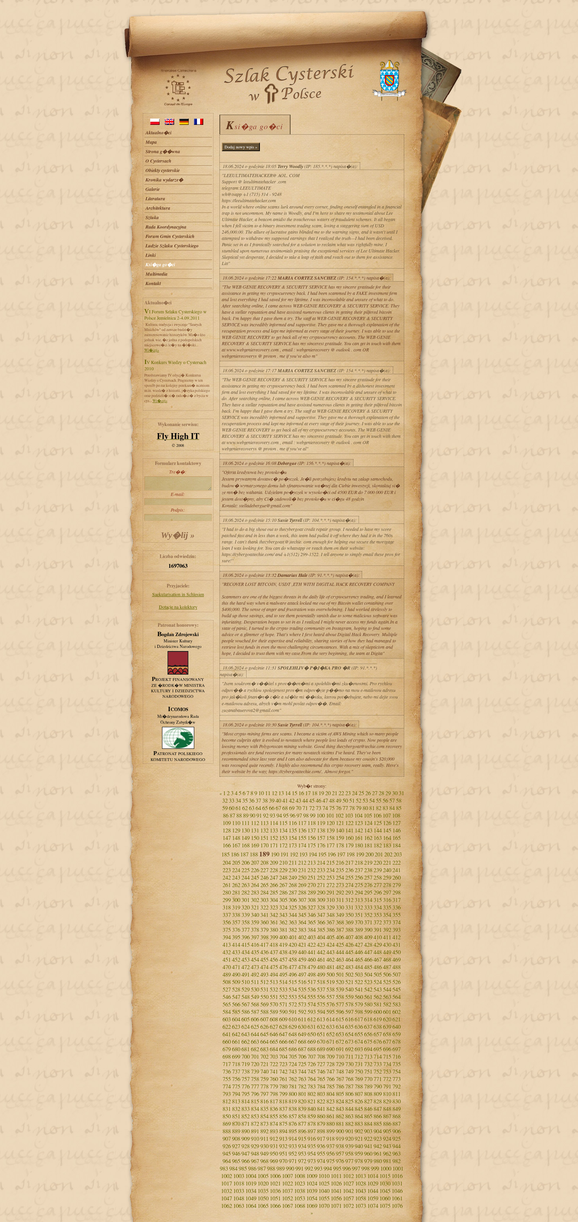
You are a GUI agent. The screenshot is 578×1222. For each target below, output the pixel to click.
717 (227, 1064)
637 (368, 1026)
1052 (287, 1198)
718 (236, 1064)
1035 (263, 1191)
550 (264, 997)
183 (387, 845)
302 (255, 900)
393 (396, 929)
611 (302, 1019)
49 (338, 800)
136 (302, 830)
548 (245, 997)
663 (255, 1041)
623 (236, 1026)
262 (236, 885)
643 (245, 1034)
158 (330, 837)
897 (311, 1131)
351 (359, 914)
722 (274, 1064)
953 (302, 1153)
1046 (397, 1191)
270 (311, 885)
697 (396, 1049)
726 (311, 1064)
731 (359, 1064)
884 (368, 1123)
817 (274, 1101)
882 (349, 1123)
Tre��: (177, 471)
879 (321, 1123)
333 (368, 907)
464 (349, 959)
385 (321, 929)
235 (340, 870)
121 (340, 823)
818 (283, 1101)
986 (252, 1168)
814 (245, 1101)
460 (311, 959)
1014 (372, 1176)
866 (378, 1116)
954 (311, 1153)
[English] (169, 123)
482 (340, 967)
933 (293, 1146)
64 (258, 808)
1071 (336, 1205)
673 (349, 1041)
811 (396, 1094)
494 (274, 974)
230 (293, 870)
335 (387, 907)
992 (309, 1168)
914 (293, 1138)
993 (318, 1168)
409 (368, 937)
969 (274, 1161)
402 (302, 937)
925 (396, 1138)
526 (396, 982)
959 (359, 1153)
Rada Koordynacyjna (165, 226)
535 (302, 989)
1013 (360, 1176)
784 (321, 1086)
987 (262, 1168)
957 (340, 1153)
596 (340, 1011)
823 (330, 1101)
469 (396, 959)
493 (264, 974)
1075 (384, 1205)
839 (302, 1108)
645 (264, 1034)
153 (283, 837)
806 (349, 1094)
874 (274, 1123)
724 (293, 1064)
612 (311, 1019)
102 (339, 815)
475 (274, 967)
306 (293, 900)
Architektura (157, 208)
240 (387, 870)
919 (340, 1138)
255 (349, 877)
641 (227, 1034)
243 (236, 877)
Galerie (152, 189)
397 (255, 937)
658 (387, 1034)
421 (302, 944)
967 (255, 1161)
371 (368, 922)
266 (274, 885)
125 (378, 823)
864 (359, 1116)
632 (321, 1026)
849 (396, 1108)
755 (227, 1079)
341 (264, 914)
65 (265, 808)
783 (311, 1086)
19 (321, 793)
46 (318, 800)
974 (321, 1161)
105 (368, 815)
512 (264, 982)
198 (350, 854)
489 (227, 974)
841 (321, 1108)
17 (308, 793)
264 (255, 885)
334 (378, 907)
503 (359, 974)
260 (396, 877)
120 (330, 823)
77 (345, 808)
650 (311, 1034)
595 (330, 1011)
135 (293, 830)
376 (236, 929)
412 (396, 937)
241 (396, 870)
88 (239, 815)
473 (255, 967)
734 (387, 1064)
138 (321, 830)
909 (245, 1138)
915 (302, 1138)
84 (392, 808)
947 (245, 1153)
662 (245, 1041)
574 (311, 1004)
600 (378, 1011)
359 (255, 922)
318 (227, 907)
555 (311, 997)
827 (368, 1101)
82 (378, 808)
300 (236, 900)
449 (387, 952)
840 (311, 1108)
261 (227, 885)
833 (245, 1108)
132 (264, 830)
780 (283, 1086)
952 (293, 1153)
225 (245, 870)
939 (349, 1146)
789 (368, 1086)
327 (311, 907)
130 (245, 830)
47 (325, 800)
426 (349, 944)
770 (368, 1079)
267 (283, 885)
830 (396, 1101)
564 (396, 997)
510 (245, 982)
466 (368, 959)
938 (340, 1146)
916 (311, 1138)
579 (359, 1004)
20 (328, 793)
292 (340, 892)
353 (378, 914)
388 (349, 929)
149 (245, 837)
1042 (348, 1191)
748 (340, 1071)
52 (358, 800)
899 (330, 1131)
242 (227, 877)
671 (330, 1041)
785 (330, 1086)
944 (396, 1146)
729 (340, 1064)
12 (274, 793)
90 (252, 815)
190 (275, 854)
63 (251, 808)
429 (378, 944)
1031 (397, 1183)
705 (293, 1056)
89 (246, 815)
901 (349, 1131)
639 (387, 1026)
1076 (397, 1205)
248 (283, 877)
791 (387, 1086)
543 (378, 989)
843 (340, 1108)
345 (302, 914)
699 (236, 1056)
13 (281, 793)
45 (312, 800)
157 (321, 837)
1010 (323, 1176)
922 (368, 1138)
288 (302, 892)
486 (378, 967)
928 (245, 1146)
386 (330, 929)
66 (271, 808)
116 (293, 823)
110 (236, 823)
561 (368, 997)
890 (245, 1131)
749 (349, 1071)
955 (321, 1153)
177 (330, 845)
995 (337, 1168)
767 (340, 1079)
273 (340, 885)
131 (255, 830)
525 (387, 982)
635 (349, 1026)
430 (387, 944)
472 (245, 967)
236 (349, 870)
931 (274, 1146)
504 (368, 974)
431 (396, 944)
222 (396, 862)
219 (368, 862)
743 (293, 1071)
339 (245, 914)
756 (236, 1079)
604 (236, 1019)
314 (368, 900)
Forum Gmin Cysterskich (170, 236)
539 (340, 989)
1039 (311, 1191)
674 (359, 1041)
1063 (238, 1205)
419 (283, 944)
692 (349, 1049)
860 (321, 1116)
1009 (311, 1176)
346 (311, 914)
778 (264, 1086)
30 (395, 793)
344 (293, 914)
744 (302, 1071)
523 (368, 982)
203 (398, 854)
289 (311, 892)
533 (283, 989)
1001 (397, 1168)
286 (283, 892)
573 (302, 1004)
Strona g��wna (162, 151)
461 (321, 959)
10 (261, 793)
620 (387, 1019)
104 (358, 815)
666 (283, 1041)
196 (332, 854)
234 (330, 870)
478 (302, 967)
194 (313, 854)
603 (227, 1019)
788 (359, 1086)
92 (266, 815)
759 (264, 1079)
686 (293, 1049)
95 (286, 815)
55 (378, 800)
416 (255, 944)
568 (255, 1004)
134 (283, 830)
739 (255, 1071)
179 (349, 845)
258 (378, 877)
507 (396, 974)
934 (302, 1146)
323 (274, 907)
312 (349, 900)
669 (311, 1041)
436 (264, 952)
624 (245, 1026)
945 (227, 1153)
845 (359, 1108)
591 (293, 1011)
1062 (226, 1205)
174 (302, 845)
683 (264, 1049)
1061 (397, 1198)
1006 (275, 1176)
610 (293, 1019)
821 (311, 1101)
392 (387, 929)
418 (274, 944)
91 (259, 815)
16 (301, 793)
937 (330, 1146)
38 (265, 800)
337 (227, 914)
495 (283, 974)
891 (255, 1131)
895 (293, 1131)
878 (311, 1123)
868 (396, 1116)
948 (255, 1153)
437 (274, 952)
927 (236, 1146)
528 (236, 989)
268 (293, 885)
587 (255, 1011)
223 (227, 870)
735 (396, 1064)
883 (359, 1123)
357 (236, 922)
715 (387, 1056)
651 (321, 1034)
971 (293, 1161)
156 (311, 837)
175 (311, 845)
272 (330, 885)
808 (368, 1094)
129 (236, 830)
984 (233, 1168)
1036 (275, 1191)
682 (255, 1049)
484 (359, 967)
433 (236, 952)
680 (236, 1049)
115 (283, 823)
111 (245, 823)
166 (227, 845)
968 (264, 1161)
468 (387, 959)
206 (245, 862)
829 (387, 1101)
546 (227, 997)
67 (278, 808)
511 (255, 982)
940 (359, 1146)
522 (359, 982)
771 (378, 1079)
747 (330, 1071)
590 (283, 1011)
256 (359, 877)
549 (255, 997)
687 (302, 1049)
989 (280, 1168)
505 (378, 974)
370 (359, 922)
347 (321, 914)
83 (385, 808)
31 (401, 793)
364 (302, 922)
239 (378, 870)
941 (368, 1146)
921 (359, 1138)
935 (311, 1146)
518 (321, 982)
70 (298, 808)
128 (227, 830)
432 (227, 952)
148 (236, 837)
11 (268, 793)
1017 (226, 1183)
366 (321, 922)
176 (321, 845)
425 (340, 944)
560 (359, 997)
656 (368, 1034)
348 (330, 914)
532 (274, 989)
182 (378, 845)
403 (311, 937)
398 (264, 937)
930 (264, 1146)
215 (330, 862)
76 (338, 808)
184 (396, 845)
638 (378, 1026)
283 (255, 892)
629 (293, 1026)
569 (264, 1004)
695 (378, 1049)
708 (321, 1056)
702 (264, 1056)
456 (274, 959)
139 (330, 830)
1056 (336, 1198)
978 (359, 1161)
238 (368, 870)
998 (365, 1168)
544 (387, 989)
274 (349, 885)
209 (274, 862)
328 (321, 907)
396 (245, 937)
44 (305, 800)
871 (245, 1123)
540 (349, 989)
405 (330, 937)
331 (349, 907)
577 (340, 1004)
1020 (263, 1183)
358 (245, 922)
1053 (299, 1198)
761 (283, 1079)
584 (227, 1011)
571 (283, 1004)
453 (245, 959)
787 (349, 1086)
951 (283, 1153)
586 (245, 1011)
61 (238, 808)
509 (236, 982)
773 (396, 1079)
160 (349, 837)
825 (349, 1101)
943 (387, 1146)
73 (318, 808)
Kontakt (153, 283)
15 (294, 793)
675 (368, 1041)
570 (274, 1004)
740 (264, 1071)
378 (255, 929)
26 (368, 793)
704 (283, 1056)
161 (359, 837)
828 (378, 1101)
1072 (348, 1205)
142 (359, 830)
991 (299, 1168)
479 (311, 967)
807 (359, 1094)
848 (387, 1108)
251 (311, 877)
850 (227, 1116)
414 (236, 944)
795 (245, 1094)
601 (387, 1011)
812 (227, 1101)
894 (283, 1131)
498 (311, 974)
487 (387, 967)
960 (368, 1153)
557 (330, 997)
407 (349, 937)
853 (255, 1116)
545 (396, 989)
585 (236, 1011)
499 (321, 974)
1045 (384, 1191)
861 (330, 1116)
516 (302, 982)
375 (227, 929)
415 (245, 944)
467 (378, 959)
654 (349, 1034)
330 (340, 907)
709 (330, 1056)
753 (387, 1071)
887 (396, 1123)
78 (352, 808)
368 (340, 922)
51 (352, 800)
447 (368, 952)
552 (283, 997)
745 (311, 1071)
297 (387, 892)
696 (387, 1049)
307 (302, 900)
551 (274, 997)
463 (340, 959)
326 (302, 907)
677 (387, 1041)
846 (368, 1108)
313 (359, 900)
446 (359, 952)
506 (387, 974)
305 (283, 900)
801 (302, 1094)
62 (245, 808)
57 (392, 800)
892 (264, 1131)
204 (227, 862)
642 (236, 1034)
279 (396, 885)
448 (378, 952)
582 (387, 1004)
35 (245, 800)
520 (340, 982)
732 (368, 1064)
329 (330, 907)
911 (264, 1138)
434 (245, 952)
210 (283, 862)
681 (245, 1049)
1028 (360, 1183)
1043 (360, 1191)
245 (255, 877)
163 (378, 837)
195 (322, 854)
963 (396, 1153)
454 (255, 959)
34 (238, 800)
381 (283, 929)
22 (341, 793)
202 (388, 854)
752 (378, 1071)
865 (368, 1116)
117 (302, 823)
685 (283, 1049)
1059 (372, 1198)
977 (349, 1161)
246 (264, 877)
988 (271, 1168)
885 (378, 1123)
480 (321, 967)
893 (274, 1131)
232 (311, 870)
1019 (250, 1183)
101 (330, 815)
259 (387, 877)
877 (302, 1123)
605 (245, 1019)
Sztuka (152, 217)
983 (224, 1168)
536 (311, 989)
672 (340, 1041)
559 (349, 997)
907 (227, 1138)
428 (368, 944)
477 (293, 967)
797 (264, 1094)
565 (227, 1004)
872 (255, 1123)
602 (396, 1011)
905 (387, 1131)
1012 (348, 1176)
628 (283, 1026)
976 (340, 1161)
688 (311, 1049)
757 (245, 1079)
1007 (287, 1176)
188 (254, 854)
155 (302, 837)
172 (283, 845)
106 (377, 815)
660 (227, 1041)
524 (378, 982)
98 (306, 815)
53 (365, 800)
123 (359, 823)
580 (368, 1004)
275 (359, 885)
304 (274, 900)
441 (311, 952)
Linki (150, 255)
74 (325, 808)
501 (340, 974)
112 (255, 823)
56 (385, 800)
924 (387, 1138)
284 (264, 892)
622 (227, 1026)
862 (340, 1116)
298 (396, 892)
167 (236, 845)
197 (341, 854)
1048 (238, 1198)
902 (359, 1131)
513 (274, 982)
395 (236, 937)
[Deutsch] (184, 123)
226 (255, 870)
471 (236, 967)
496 (293, 974)
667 (293, 1041)
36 (251, 800)
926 (227, 1146)
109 (227, 823)
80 (365, 808)
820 (302, 1101)
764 (311, 1079)
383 (302, 929)
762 (293, 1079)
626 (264, 1026)
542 (368, 989)
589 (274, 1011)
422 (311, 944)
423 (321, 944)
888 (227, 1131)
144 (378, 830)
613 (321, 1019)
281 (236, 892)
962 (387, 1153)
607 (264, 1019)
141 (349, 830)
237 (359, 870)
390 (368, 929)
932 (283, 1146)
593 (311, 1011)
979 (368, 1161)
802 (311, 1094)
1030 (384, 1183)
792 (396, 1086)
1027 (348, 1183)
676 (378, 1041)
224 (236, 870)
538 (330, 989)
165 (396, 837)
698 (227, 1056)
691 (340, 1049)
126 (387, 823)
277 (378, 885)
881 (340, 1123)
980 (378, 1161)
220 (378, 862)
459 (302, 959)
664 (264, 1041)
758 (255, 1079)
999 (375, 1168)
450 (396, 952)
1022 (287, 1183)
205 (236, 862)
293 (349, 892)
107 (387, 815)
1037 (287, 1191)
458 (293, 959)
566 (236, 1004)
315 (378, 900)
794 (236, 1094)
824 (340, 1101)
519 (330, 982)
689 (321, 1049)
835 (264, 1108)
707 (311, 1056)
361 (274, 922)
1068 (299, 1205)
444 (340, 952)
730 (349, 1064)
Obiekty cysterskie (162, 170)
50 (345, 800)
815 (255, 1101)
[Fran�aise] (198, 123)
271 (321, 885)
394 (227, 937)
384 (311, 929)
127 (396, 823)
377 (245, 929)
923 (378, 1138)
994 (328, 1168)
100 (321, 815)
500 (330, 974)
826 (359, 1101)
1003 (238, 1176)
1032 (226, 1191)
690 (330, 1049)
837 (283, 1108)
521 (349, 982)
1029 (372, 1183)
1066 (275, 1205)
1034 (250, 1191)
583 (396, 1004)
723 (283, 1064)
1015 (384, 1176)
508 (227, 982)
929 (255, 1146)
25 (361, 793)
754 (396, 1071)
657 (378, 1034)
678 (396, 1041)
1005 (263, 1176)
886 (387, 1123)
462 (330, 959)
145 (387, 830)
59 (225, 808)
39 (271, 800)
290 (321, 892)
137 (311, 830)
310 (330, 900)
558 (340, 997)
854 (264, 1116)
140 (340, 830)
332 (359, 907)
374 (396, 922)
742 (283, 1071)
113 (264, 823)
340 (255, 914)
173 (293, 845)
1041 (336, 1191)
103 (349, 815)
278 (387, 885)
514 (283, 982)
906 (396, 1131)
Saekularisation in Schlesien (178, 594)
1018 (238, 1183)
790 (378, 1086)
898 (321, 1131)
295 (368, 892)
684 (274, 1049)
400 (283, 937)
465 (359, 959)
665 (274, 1041)
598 (359, 1011)
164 (387, 837)
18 (314, 793)
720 (255, 1064)
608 (274, 1019)
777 (255, 1086)
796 (255, 1094)
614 (330, 1019)
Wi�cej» (151, 350)
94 (279, 815)
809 (378, 1094)
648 (293, 1034)
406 (340, 937)
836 (274, 1108)
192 (294, 854)
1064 (250, 1205)
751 (368, 1071)
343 (283, 914)
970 (283, 1161)
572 (293, 1004)
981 (387, 1161)
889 (236, 1131)
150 (255, 837)
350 (349, 914)
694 (368, 1049)
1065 (263, 1205)
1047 (226, 1198)
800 (293, 1094)
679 (227, 1049)
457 (283, 959)
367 (330, 922)
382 (293, 929)
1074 (372, 1205)
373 (387, 922)
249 (293, 877)
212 (302, 862)
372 (378, 922)
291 (330, 892)
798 (274, 1094)
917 (321, 1138)
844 (349, 1108)
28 (381, 793)
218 (359, 862)
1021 (275, 1183)
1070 (323, 1205)
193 (303, 854)
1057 (348, 1198)
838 (293, 1108)
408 (359, 937)
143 (368, 830)
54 (372, 800)
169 (255, 845)
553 (293, 997)
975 (330, 1161)
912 (274, 1138)
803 (321, 1094)
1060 (384, 1198)
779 (274, 1086)
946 (236, 1153)
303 (264, 900)
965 (236, 1161)
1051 (275, 1198)
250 (302, 877)
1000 (385, 1168)
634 (340, 1026)
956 (330, 1153)
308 (311, 900)
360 (264, 922)
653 (340, 1034)
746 (321, 1071)
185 (225, 854)
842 (330, 1108)
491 (245, 974)
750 (359, 1071)
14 (288, 793)
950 (274, 1153)
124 (368, 823)
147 (227, 837)
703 (274, 1056)
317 (396, 900)
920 (349, 1138)
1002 (226, 1176)
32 (225, 800)
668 (302, 1041)
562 (378, 997)
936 (321, 1146)
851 (236, 1116)
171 (274, 845)
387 (340, 929)
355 (396, 914)
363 (293, 922)
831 (227, 1108)
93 (272, 815)
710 (340, 1056)
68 (285, 808)
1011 (336, 1176)
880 (330, 1123)
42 (292, 800)
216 (340, 862)
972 (302, 1161)
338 (236, 914)
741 (274, 1071)
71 (305, 808)
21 (334, 793)
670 (321, 1041)
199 (360, 854)
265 (264, 885)
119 (321, 823)
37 (258, 800)
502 (349, 974)
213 (311, 862)
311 (340, 900)
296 (378, 892)
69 (292, 808)
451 (227, 959)
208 (264, 862)
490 (236, 974)
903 (368, 1131)
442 (321, 952)
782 (302, 1086)
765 (321, 1079)
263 (245, 885)
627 (274, 1026)
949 (264, 1153)
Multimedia (156, 274)
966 (245, 1161)
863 (349, 1116)
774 (227, 1086)
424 (330, 944)
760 (274, 1079)
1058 (360, 1198)
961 (378, 1153)
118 (311, 823)
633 (330, 1026)
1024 (311, 1183)
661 (236, 1041)
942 (378, 1146)
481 (330, 967)
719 (245, 1064)
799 (283, 1094)
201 (379, 854)
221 (387, 862)
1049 (250, 1198)
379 (264, 929)
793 (227, 1094)
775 (236, 1086)
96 (292, 815)
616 (349, 1019)
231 (302, 870)
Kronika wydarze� (164, 179)
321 (255, 907)
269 (302, 885)
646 (274, 1034)
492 (255, 974)
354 (387, 914)
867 (387, 1116)
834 (255, 1108)
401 (293, 937)
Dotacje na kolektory (178, 607)
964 (227, 1161)
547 (236, 997)
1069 (311, 1205)
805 (340, 1094)
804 (330, 1094)
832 (236, 1108)
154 (293, 837)
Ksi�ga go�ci (160, 264)
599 (368, 1011)
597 (349, 1011)
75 (332, 808)
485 (368, 967)
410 (378, 937)
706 (302, 1056)
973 (311, 1161)
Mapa (151, 142)
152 (274, 837)
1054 (311, 1198)
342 (274, 914)
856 (283, 1116)
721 (264, 1064)
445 (349, 952)
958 (349, 1153)
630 (302, 1026)
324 (283, 907)
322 (264, 907)
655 (359, 1034)
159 (340, 837)
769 (359, 1079)
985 (243, 1168)
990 (290, 1168)
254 (340, 877)
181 (368, 845)
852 (245, 1116)
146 (396, 830)
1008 (299, 1176)
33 (231, 800)
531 (264, 989)
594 (321, 1011)
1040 (323, 1191)
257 (368, 877)
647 (283, 1034)
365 (311, 922)
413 (227, 944)
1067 (287, 1205)
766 (330, 1079)
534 (293, 989)
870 (236, 1123)
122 (349, 823)
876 (293, 1123)
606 (255, 1019)
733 (378, 1064)
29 (388, 793)
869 (227, 1123)
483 (349, 967)
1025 (323, 1183)
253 (330, 877)
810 (387, 1094)
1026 (336, 1183)
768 (349, 1079)
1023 (299, 1183)
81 (372, 808)
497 (302, 974)
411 (387, 937)
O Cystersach (158, 160)
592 (302, 1011)
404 (321, 937)
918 (330, 1138)
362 (283, 922)
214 (321, 862)
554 (302, 997)
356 (227, 922)
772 (387, 1079)
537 (321, 989)
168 (245, 845)
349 (340, 914)
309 (321, 900)
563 (387, 997)
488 (396, 967)
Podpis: (178, 510)
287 (293, 892)
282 (245, 892)
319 (236, 907)
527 (227, 989)
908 (236, 1138)
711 (349, 1056)
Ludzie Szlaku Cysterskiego (172, 245)
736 (227, 1071)
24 (354, 793)
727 (321, 1064)
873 (264, 1123)
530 (255, 989)
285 (274, 892)
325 (293, 907)
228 (274, 870)
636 (359, 1026)
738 (245, 1071)
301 (245, 900)
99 (312, 815)
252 (321, 877)
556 (321, 997)
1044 (372, 1191)
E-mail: (178, 494)
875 (283, 1123)
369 (349, 922)
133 (274, 830)
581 (378, 1004)
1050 (263, 1198)
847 (378, 1108)
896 (302, 1131)
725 (302, 1064)
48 (332, 800)
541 (359, 989)
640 (396, 1026)
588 (264, 1011)
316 (387, 900)
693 (359, 1049)
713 (368, 1056)
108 (396, 815)
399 (274, 937)
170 (264, 845)
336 (396, 907)
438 (283, 952)
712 (359, 1056)
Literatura (155, 198)
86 (225, 815)
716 (396, 1056)
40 (278, 800)
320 (245, 907)
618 (368, 1019)
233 (321, 870)
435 (255, 952)
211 (293, 862)
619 (378, 1019)
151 (264, 837)
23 (348, 793)
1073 (360, 1205)
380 (274, 929)
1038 (299, 1191)
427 (359, 944)
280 (227, 892)
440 (302, 952)
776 (245, 1086)
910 (255, 1138)
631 (311, 1026)
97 (299, 815)
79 (358, 808)
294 (359, 892)
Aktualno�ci (158, 132)
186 (235, 854)
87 (232, 815)
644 (255, 1034)
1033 (238, 1191)
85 (398, 808)
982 (396, 1161)
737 (236, 1071)
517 (311, 982)
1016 (397, 1176)
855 (274, 1116)
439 (293, 952)
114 (274, 823)
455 (264, 959)
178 (340, 845)
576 (330, 1004)
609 (283, 1019)
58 (398, 800)
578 (349, 1004)
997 (356, 1168)
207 (255, 862)
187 (244, 854)
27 (374, 793)
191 (284, 854)
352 (368, 914)
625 (255, 1026)
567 (245, 1004)
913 (283, 1138)
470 (227, 967)
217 (349, 862)
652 (330, 1034)
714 (378, 1056)
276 (368, 885)
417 (264, 944)
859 (311, 1116)
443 (330, 952)
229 (283, 870)
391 (378, 929)
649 (302, 1034)
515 (293, 982)
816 (264, 1101)
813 (236, 1101)
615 (340, 1019)
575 (321, 1004)
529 (245, 989)
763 (302, 1079)
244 (245, 877)
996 (346, 1168)
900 (340, 1131)
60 (231, 808)
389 (359, 929)
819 (293, 1101)
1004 (250, 1176)
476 (283, 967)
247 (274, 877)
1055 (323, 1198)
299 (227, 900)
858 (302, 1116)
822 (321, 1101)
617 (359, 1019)
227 (264, 870)
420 (293, 944)
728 (330, 1064)
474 (264, 967)
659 (396, 1034)
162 (368, 837)
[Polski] (155, 123)
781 (293, 1086)
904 (378, 1131)
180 (359, 845)
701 (255, 1056)
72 (312, 808)
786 (340, 1086)
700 (245, 1056)
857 (293, 1116)
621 (396, 1019)
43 (298, 800)
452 (236, 959)
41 (285, 800)
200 (369, 854)
